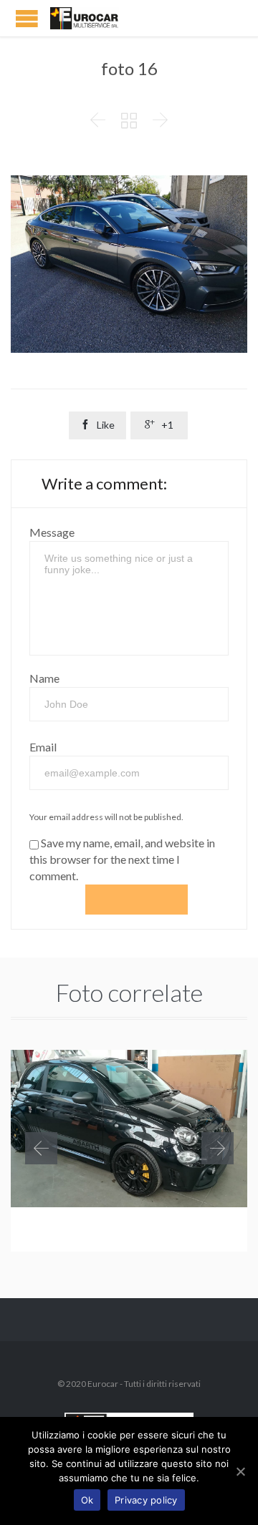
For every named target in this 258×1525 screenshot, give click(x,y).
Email (43, 747)
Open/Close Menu (27, 18)
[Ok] (240, 1471)
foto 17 (49, 1230)
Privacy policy (146, 1500)
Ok (87, 1500)
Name (44, 678)
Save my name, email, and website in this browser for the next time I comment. (122, 859)
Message (52, 532)
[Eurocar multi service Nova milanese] (93, 18)
